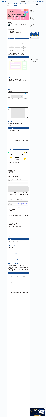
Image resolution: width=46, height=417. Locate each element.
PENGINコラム (10, 3)
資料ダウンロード (36, 1)
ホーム (7, 3)
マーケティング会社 (32, 24)
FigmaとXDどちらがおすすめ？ (34, 61)
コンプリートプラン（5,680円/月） (34, 60)
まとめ (31, 63)
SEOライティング (32, 11)
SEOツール (31, 10)
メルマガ (31, 25)
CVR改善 (22, 1)
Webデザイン (15, 5)
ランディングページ (32, 1)
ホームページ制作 (32, 19)
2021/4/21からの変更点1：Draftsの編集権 (34, 51)
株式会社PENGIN (40, 1)
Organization (33, 55)
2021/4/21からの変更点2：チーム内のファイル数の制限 (34, 53)
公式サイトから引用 (18, 207)
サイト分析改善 (31, 18)
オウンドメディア (24, 1)
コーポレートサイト (28, 1)
